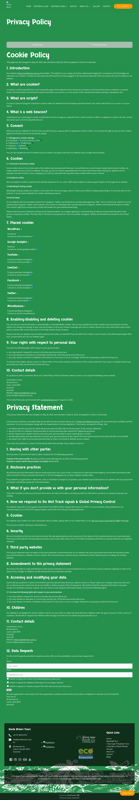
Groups (73, 6)
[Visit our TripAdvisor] (25, 759)
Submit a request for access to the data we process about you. (35, 679)
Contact (106, 6)
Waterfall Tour (41, 6)
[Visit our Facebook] (11, 759)
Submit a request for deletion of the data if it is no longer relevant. (36, 682)
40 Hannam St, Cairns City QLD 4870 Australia (21, 749)
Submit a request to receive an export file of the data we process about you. (40, 686)
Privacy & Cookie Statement (69, 798)
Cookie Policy (37, 45)
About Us (110, 751)
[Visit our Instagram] (19, 759)
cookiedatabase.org (49, 400)
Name (9, 661)
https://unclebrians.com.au (28, 73)
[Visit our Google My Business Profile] (15, 759)
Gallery (96, 6)
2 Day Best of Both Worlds (117, 746)
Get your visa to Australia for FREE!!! (106, 521)
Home (28, 6)
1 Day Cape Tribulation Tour (117, 744)
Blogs (108, 757)
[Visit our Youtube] (30, 759)
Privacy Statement (99, 45)
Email (9, 670)
